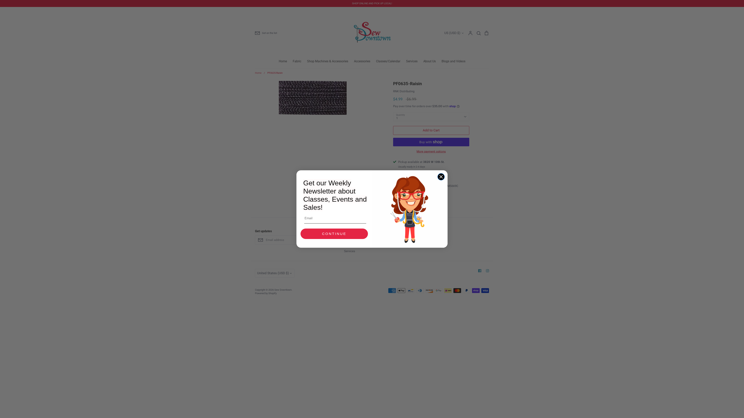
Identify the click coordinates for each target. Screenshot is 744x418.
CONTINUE (334, 234)
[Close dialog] (441, 176)
